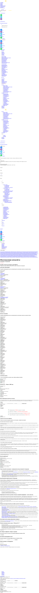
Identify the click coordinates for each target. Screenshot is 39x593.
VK (2, 30)
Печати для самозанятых (5, 513)
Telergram (3, 34)
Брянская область (2, 252)
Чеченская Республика (31, 254)
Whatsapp (3, 38)
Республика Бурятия (25, 255)
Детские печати (4, 61)
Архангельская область (32, 252)
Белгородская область (35, 251)
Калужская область (2, 251)
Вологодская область (20, 252)
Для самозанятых (4, 60)
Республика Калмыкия (30, 253)
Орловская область (4, 255)
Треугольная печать (2, 286)
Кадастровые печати (6, 115)
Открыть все (2, 274)
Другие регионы (2, 7)
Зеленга (3, 79)
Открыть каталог (6, 274)
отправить (2, 405)
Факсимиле (3, 132)
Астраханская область (10, 255)
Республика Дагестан (8, 253)
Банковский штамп (4, 65)
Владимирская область (8, 252)
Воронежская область (8, 251)
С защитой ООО (7, 189)
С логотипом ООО (7, 188)
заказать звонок (2, 576)
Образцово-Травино (4, 81)
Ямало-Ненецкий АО (20, 256)
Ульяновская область (15, 256)
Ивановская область (13, 251)
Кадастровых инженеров (5, 508)
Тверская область (20, 255)
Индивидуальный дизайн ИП (9, 187)
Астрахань (1, 2)
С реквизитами (4, 72)
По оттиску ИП (7, 186)
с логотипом (27, 506)
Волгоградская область (14, 252)
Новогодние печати (5, 117)
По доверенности (4, 71)
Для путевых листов (4, 67)
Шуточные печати (4, 63)
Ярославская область (3, 253)
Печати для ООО (5, 86)
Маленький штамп (7, 194)
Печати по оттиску (5, 88)
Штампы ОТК (5, 105)
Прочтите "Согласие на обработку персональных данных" (18, 578)
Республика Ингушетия (15, 253)
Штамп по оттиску (4, 75)
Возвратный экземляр (6, 121)
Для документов (4, 66)
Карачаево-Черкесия (35, 253)
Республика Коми (13, 254)
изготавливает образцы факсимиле (9, 520)
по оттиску (30, 506)
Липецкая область (19, 251)
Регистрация (2, 144)
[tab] (19, 421)
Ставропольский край (25, 252)
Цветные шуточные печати (8, 202)
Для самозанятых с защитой (8, 198)
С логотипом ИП (7, 185)
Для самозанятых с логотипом (9, 197)
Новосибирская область (3, 256)
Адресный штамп (4, 64)
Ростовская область (23, 251)
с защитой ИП (34, 506)
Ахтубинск (3, 78)
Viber (3, 32)
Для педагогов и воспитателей (6, 62)
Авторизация (5, 144)
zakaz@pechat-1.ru (2, 21)
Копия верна (5, 212)
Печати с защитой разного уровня (6, 57)
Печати (3, 51)
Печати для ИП (4, 56)
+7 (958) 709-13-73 (2, 545)
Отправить (16, 580)
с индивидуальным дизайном (22, 506)
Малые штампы (4, 70)
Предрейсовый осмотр (6, 214)
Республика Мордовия (25, 254)
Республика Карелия (8, 254)
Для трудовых (5, 210)
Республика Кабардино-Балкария (22, 253)
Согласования (5, 103)
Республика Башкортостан (33, 256)
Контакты (4, 136)
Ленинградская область (26, 256)
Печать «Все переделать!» (8, 201)
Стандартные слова (4, 74)
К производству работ (5, 69)
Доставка (3, 54)
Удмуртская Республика (31, 255)
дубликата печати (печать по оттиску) (11, 488)
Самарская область (15, 255)
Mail (2, 36)
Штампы (3, 52)
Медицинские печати (4, 58)
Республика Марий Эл (19, 254)
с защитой (13, 513)
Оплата (3, 53)
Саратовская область (9, 256)
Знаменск (3, 245)
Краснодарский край (29, 251)
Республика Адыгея (2, 254)
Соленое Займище (4, 82)
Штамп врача (6, 193)
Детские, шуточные (4, 517)
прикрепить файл (24, 403)
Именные (3, 68)
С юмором (3, 73)
